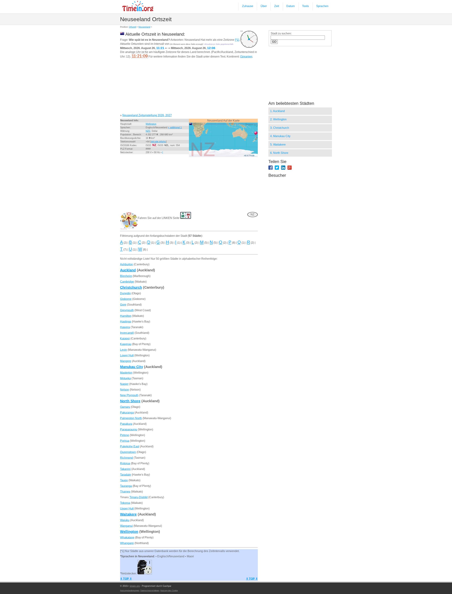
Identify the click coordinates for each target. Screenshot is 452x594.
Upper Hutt (127, 508)
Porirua (124, 440)
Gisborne (126, 298)
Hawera (125, 327)
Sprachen (322, 6)
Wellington (151, 124)
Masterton (126, 372)
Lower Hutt (127, 355)
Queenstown (128, 452)
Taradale (125, 474)
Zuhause (247, 6)
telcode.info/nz (158, 141)
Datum (290, 6)
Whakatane (127, 537)
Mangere (125, 361)
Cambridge (127, 281)
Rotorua (125, 463)
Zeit (276, 6)
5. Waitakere (278, 144)
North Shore (130, 401)
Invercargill (127, 332)
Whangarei (127, 543)
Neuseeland (144, 27)
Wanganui (126, 525)
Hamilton (125, 315)
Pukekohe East (129, 446)
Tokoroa (125, 502)
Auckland (128, 270)
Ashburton (126, 264)
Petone (124, 435)
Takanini (125, 469)
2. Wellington (278, 119)
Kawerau (125, 344)
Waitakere (128, 514)
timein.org (135, 586)
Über (264, 6)
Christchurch (131, 287)
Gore (123, 304)
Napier (124, 383)
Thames (125, 491)
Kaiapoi (125, 338)
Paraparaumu (128, 429)
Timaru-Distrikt (138, 497)
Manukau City (131, 367)
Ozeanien (246, 56)
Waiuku (124, 520)
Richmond (126, 457)
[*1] (237, 39)
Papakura (126, 423)
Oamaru (125, 406)
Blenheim (126, 276)
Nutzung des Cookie (169, 590)
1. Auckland (277, 111)
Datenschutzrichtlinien (149, 590)
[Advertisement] (189, 87)
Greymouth (127, 310)
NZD (148, 131)
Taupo (124, 480)
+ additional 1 (175, 127)
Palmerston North (131, 418)
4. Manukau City (280, 136)
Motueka (125, 378)
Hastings (125, 321)
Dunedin (125, 293)
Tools (305, 6)
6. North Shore (279, 152)
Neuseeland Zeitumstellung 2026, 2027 (147, 115)
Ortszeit (132, 27)
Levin (123, 349)
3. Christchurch (279, 127)
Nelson (124, 389)
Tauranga (126, 485)
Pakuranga (127, 412)
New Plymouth (129, 395)
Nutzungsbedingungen (129, 590)
